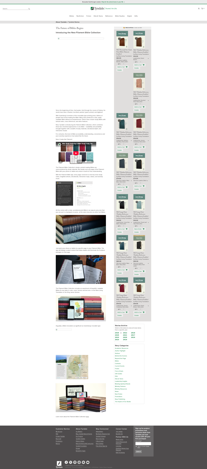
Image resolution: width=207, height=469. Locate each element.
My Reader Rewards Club (103, 434)
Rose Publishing (120, 399)
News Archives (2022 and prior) (84, 443)
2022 (125, 333)
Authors (117, 353)
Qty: (119, 64)
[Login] (198, 9)
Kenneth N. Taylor (80, 451)
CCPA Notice (95, 467)
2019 (125, 340)
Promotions (118, 396)
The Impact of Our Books (123, 401)
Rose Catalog (99, 443)
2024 (117, 337)
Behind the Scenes (121, 356)
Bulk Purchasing (120, 452)
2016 (133, 337)
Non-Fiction (118, 394)
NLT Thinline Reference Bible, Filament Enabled (141, 51)
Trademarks (68, 467)
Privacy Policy (87, 467)
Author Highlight (120, 351)
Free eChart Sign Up (101, 446)
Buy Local (58, 439)
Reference (109, 16)
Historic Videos (80, 441)
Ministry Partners (120, 386)
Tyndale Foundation (81, 446)
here (87, 417)
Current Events (119, 366)
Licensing (118, 446)
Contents (118, 363)
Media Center (119, 439)
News (117, 391)
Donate (78, 448)
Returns (58, 443)
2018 (133, 333)
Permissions (59, 441)
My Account (59, 431)
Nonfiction (80, 16)
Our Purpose (79, 436)
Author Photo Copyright (106, 467)
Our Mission (79, 431)
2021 (125, 335)
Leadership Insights (121, 381)
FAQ (57, 434)
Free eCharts (119, 371)
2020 (125, 337)
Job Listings (119, 431)
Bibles (71, 16)
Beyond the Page (120, 358)
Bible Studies (120, 16)
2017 (133, 335)
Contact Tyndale (60, 436)
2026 (117, 333)
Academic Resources (121, 348)
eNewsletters (99, 431)
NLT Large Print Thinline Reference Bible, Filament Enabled (123, 214)
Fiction (88, 16)
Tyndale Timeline (80, 439)
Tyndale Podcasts (101, 436)
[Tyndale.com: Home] (104, 9)
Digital (129, 16)
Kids (116, 376)
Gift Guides (118, 374)
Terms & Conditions (77, 467)
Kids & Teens (98, 16)
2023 (117, 340)
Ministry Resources (121, 389)
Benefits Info (119, 434)
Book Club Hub (100, 439)
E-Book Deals (100, 441)
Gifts (136, 16)
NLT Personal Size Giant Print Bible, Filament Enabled (124, 52)
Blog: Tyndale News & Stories (84, 434)
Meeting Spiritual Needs (122, 384)
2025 (117, 335)
